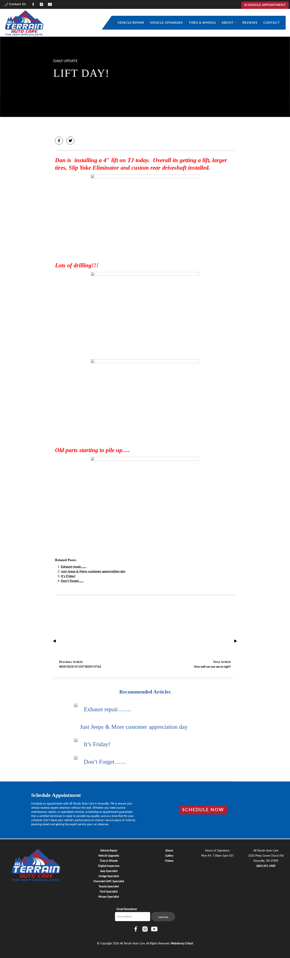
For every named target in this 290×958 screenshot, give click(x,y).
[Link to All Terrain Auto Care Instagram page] (41, 5)
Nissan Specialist (108, 896)
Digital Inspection (109, 866)
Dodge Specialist (109, 876)
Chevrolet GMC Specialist (108, 881)
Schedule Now (203, 810)
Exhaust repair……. (73, 566)
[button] (15, 5)
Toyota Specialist (109, 886)
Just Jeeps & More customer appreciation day (93, 571)
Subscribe (163, 917)
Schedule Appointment (265, 5)
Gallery (169, 855)
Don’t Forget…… (72, 580)
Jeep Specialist (109, 871)
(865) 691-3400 (265, 866)
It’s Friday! (68, 576)
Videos (169, 861)
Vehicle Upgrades (166, 22)
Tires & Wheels (202, 22)
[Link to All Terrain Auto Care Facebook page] (33, 5)
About (228, 22)
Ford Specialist (109, 891)
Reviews (249, 22)
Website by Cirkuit (182, 943)
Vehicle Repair (131, 22)
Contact (271, 22)
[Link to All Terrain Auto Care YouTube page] (50, 5)
